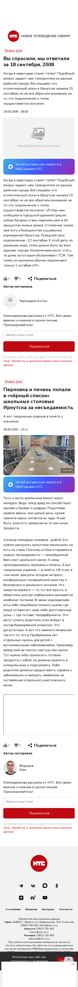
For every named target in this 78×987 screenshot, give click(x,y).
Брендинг (48, 909)
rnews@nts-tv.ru (39, 932)
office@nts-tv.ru (48, 925)
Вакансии (31, 909)
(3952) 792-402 (45, 928)
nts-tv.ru (10, 945)
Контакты (65, 909)
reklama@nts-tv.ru (39, 938)
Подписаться (39, 346)
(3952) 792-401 (29, 925)
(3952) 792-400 (45, 935)
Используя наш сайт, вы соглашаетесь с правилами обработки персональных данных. (29, 961)
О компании (13, 909)
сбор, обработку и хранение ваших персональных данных (37, 363)
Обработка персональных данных (39, 918)
